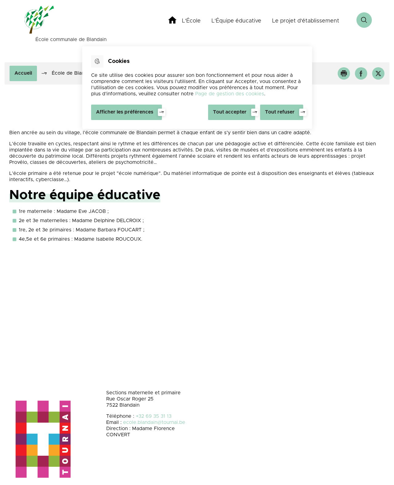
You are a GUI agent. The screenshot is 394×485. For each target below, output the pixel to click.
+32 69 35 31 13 (153, 416)
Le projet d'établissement (305, 21)
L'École (191, 21)
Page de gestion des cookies (229, 93)
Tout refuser (280, 112)
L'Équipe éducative (236, 21)
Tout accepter (230, 112)
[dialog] (197, 87)
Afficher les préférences (124, 112)
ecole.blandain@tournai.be (154, 422)
